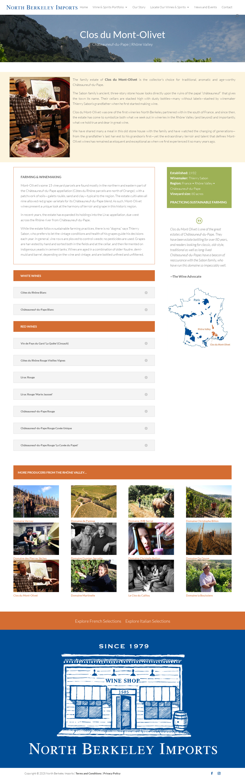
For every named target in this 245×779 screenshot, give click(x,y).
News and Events (205, 7)
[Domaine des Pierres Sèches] (36, 539)
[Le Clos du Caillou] (151, 576)
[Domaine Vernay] (36, 501)
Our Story (138, 7)
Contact (227, 7)
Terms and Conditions (88, 773)
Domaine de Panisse (83, 521)
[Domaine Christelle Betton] (151, 539)
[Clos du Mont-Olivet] (36, 576)
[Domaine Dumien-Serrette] (94, 539)
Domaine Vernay (23, 521)
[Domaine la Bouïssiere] (209, 576)
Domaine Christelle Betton (144, 558)
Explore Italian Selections (147, 621)
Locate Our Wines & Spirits (168, 7)
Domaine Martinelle (83, 595)
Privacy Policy (111, 773)
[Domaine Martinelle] (94, 576)
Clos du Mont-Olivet (25, 595)
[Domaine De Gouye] (209, 539)
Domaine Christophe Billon (202, 521)
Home (84, 7)
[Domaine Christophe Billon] (209, 501)
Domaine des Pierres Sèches (30, 558)
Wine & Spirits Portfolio (108, 7)
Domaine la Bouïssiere (199, 595)
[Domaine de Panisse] (94, 501)
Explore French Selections (98, 621)
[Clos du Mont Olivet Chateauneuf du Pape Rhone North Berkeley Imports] (199, 350)
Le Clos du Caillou (139, 595)
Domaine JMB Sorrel (140, 521)
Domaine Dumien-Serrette (87, 558)
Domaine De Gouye (197, 558)
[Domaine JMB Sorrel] (151, 501)
